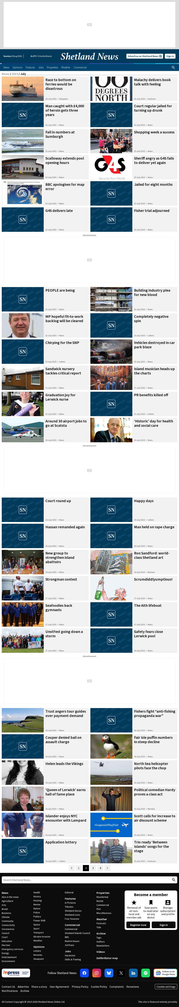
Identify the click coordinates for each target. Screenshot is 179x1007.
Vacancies (70, 955)
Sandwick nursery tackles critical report (63, 370)
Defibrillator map (107, 958)
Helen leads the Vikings (64, 763)
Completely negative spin (151, 318)
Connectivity (8, 925)
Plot (98, 909)
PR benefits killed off (151, 394)
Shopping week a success (154, 132)
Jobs (68, 951)
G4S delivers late (59, 210)
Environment (8, 961)
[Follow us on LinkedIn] (133, 973)
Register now (138, 925)
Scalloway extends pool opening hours (64, 160)
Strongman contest (61, 579)
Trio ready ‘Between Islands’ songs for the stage (151, 846)
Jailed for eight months (153, 184)
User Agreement (59, 986)
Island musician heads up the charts (154, 370)
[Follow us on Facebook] (84, 973)
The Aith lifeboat (148, 605)
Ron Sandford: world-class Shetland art (151, 555)
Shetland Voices (73, 910)
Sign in (170, 56)
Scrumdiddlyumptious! (153, 579)
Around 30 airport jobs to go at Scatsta (66, 423)
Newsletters (102, 945)
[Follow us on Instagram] (96, 973)
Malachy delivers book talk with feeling (152, 82)
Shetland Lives (72, 914)
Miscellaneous (103, 913)
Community (7, 921)
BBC (67, 937)
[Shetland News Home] (89, 62)
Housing (37, 900)
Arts (4, 905)
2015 (15, 74)
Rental (99, 901)
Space (36, 924)
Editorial (69, 892)
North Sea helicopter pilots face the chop (151, 765)
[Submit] (173, 880)
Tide (98, 927)
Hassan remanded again (65, 526)
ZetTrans (69, 945)
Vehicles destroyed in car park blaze (154, 344)
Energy (5, 953)
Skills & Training (73, 959)
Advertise (23, 986)
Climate (6, 917)
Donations (132, 986)
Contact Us (8, 986)
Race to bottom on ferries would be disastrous (60, 84)
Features (152, 98)
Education (7, 941)
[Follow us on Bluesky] (109, 973)
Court (5, 937)
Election (6, 945)
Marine (36, 904)
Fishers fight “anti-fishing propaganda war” (154, 713)
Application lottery (61, 842)
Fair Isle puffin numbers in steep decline (153, 739)
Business (6, 913)
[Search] (173, 67)
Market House (72, 941)
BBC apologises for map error (64, 186)
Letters (151, 335)
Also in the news (10, 897)
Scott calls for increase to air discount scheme (154, 818)
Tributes (69, 906)
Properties (102, 893)
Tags (98, 937)
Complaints (117, 986)
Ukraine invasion (41, 936)
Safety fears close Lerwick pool (148, 633)
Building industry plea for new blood (152, 292)
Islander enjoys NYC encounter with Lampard (65, 818)
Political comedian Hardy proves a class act (154, 791)
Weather (37, 940)
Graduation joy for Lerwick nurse (60, 397)
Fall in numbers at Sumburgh (60, 134)
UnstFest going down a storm (64, 633)
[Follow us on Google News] (165, 973)
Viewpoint (63, 98)
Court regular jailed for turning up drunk (153, 108)
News (5, 74)
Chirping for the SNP (62, 342)
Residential (102, 897)
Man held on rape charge (154, 526)
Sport (36, 928)
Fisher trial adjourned (152, 210)
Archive (101, 933)
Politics (37, 916)
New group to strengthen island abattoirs (59, 557)
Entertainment (9, 957)
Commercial (72, 925)
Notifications (10, 991)
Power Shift (39, 920)
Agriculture (7, 901)
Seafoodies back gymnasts (58, 607)
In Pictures (70, 902)
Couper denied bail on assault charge (63, 739)
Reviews (151, 572)
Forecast (101, 923)
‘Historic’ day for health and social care (153, 423)
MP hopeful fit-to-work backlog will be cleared (64, 318)
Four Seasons (72, 918)
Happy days (143, 500)
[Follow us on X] (121, 973)
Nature (36, 908)
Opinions (38, 946)
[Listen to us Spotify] (145, 973)
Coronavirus (8, 929)
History (37, 896)
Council (5, 933)
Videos (100, 951)
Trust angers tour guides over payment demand (65, 713)
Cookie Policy (99, 986)
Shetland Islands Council (77, 933)
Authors (100, 941)
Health (36, 892)
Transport (38, 932)
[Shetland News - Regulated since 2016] (16, 973)
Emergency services (12, 949)
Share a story (39, 986)
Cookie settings (166, 986)
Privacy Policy (80, 986)
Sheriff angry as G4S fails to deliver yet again (154, 160)
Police (36, 912)
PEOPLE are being (60, 290)
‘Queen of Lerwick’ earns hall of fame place (65, 791)
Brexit (5, 909)
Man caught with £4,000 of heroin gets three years (64, 110)
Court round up (58, 500)
